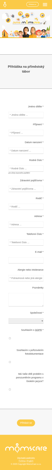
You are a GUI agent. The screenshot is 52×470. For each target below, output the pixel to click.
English (30, 461)
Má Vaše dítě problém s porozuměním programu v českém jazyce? (29, 378)
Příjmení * (38, 124)
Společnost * (36, 312)
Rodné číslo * (36, 160)
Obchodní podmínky (26, 458)
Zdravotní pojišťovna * (31, 180)
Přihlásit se (32, 4)
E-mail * (39, 252)
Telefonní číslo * (35, 234)
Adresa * (38, 216)
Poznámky (37, 287)
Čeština (22, 461)
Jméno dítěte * (35, 106)
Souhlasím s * (32, 330)
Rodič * (39, 198)
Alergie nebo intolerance (30, 269)
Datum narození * (34, 142)
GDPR (38, 330)
